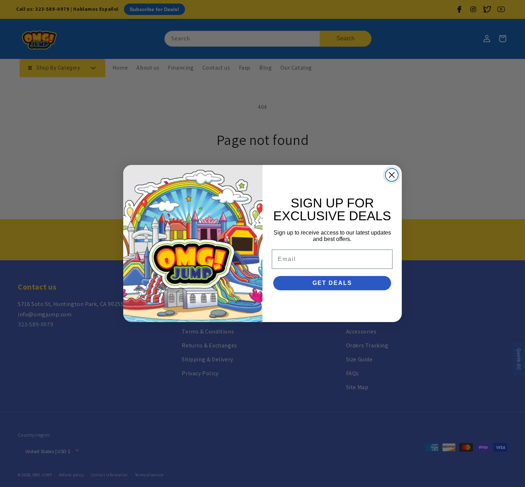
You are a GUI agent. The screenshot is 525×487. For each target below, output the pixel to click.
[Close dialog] (391, 175)
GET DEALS (332, 283)
